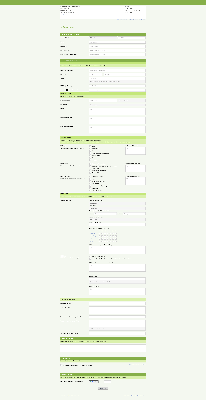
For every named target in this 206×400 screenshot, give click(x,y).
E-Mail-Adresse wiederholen (69, 54)
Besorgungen (95, 183)
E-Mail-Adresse (65, 50)
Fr (110, 231)
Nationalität (63, 104)
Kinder (93, 151)
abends (91, 238)
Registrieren (103, 388)
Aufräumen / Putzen (97, 176)
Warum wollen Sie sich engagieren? (70, 316)
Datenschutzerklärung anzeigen (137, 364)
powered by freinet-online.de (70, 395)
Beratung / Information (98, 181)
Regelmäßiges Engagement (99, 170)
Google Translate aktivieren (138, 19)
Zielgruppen (63, 146)
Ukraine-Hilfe (95, 172)
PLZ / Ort (63, 74)
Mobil (66, 86)
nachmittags (92, 236)
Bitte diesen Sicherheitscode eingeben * (71, 381)
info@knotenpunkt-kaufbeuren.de (70, 14)
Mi (105, 231)
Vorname (63, 42)
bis (119, 213)
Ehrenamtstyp (64, 163)
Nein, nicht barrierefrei (98, 256)
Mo (100, 231)
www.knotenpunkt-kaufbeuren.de (70, 16)
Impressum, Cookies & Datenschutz (134, 395)
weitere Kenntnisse (66, 307)
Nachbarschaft (95, 157)
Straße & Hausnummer (67, 70)
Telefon (62, 78)
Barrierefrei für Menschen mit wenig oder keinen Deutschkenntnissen (111, 258)
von (90, 213)
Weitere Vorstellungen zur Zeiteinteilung (100, 245)
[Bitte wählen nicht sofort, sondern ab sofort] (117, 219)
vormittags (92, 233)
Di (102, 231)
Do (107, 231)
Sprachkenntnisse (65, 303)
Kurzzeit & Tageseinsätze (98, 164)
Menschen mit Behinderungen (100, 153)
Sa (113, 231)
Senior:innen (95, 160)
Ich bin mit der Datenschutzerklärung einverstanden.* (78, 365)
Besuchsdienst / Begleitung (99, 186)
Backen (93, 179)
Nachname (63, 46)
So (115, 231)
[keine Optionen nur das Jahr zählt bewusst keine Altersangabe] (132, 100)
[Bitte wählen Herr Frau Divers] (103, 37)
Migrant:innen (95, 155)
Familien (93, 146)
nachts (91, 241)
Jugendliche (94, 148)
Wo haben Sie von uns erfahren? (69, 333)
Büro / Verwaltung (96, 190)
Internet (69, 90)
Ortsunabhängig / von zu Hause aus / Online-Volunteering (104, 167)
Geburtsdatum (65, 100)
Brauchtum (94, 188)
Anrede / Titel (64, 37)
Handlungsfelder (65, 176)
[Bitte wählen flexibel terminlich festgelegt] (117, 208)
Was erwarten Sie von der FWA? (69, 321)
